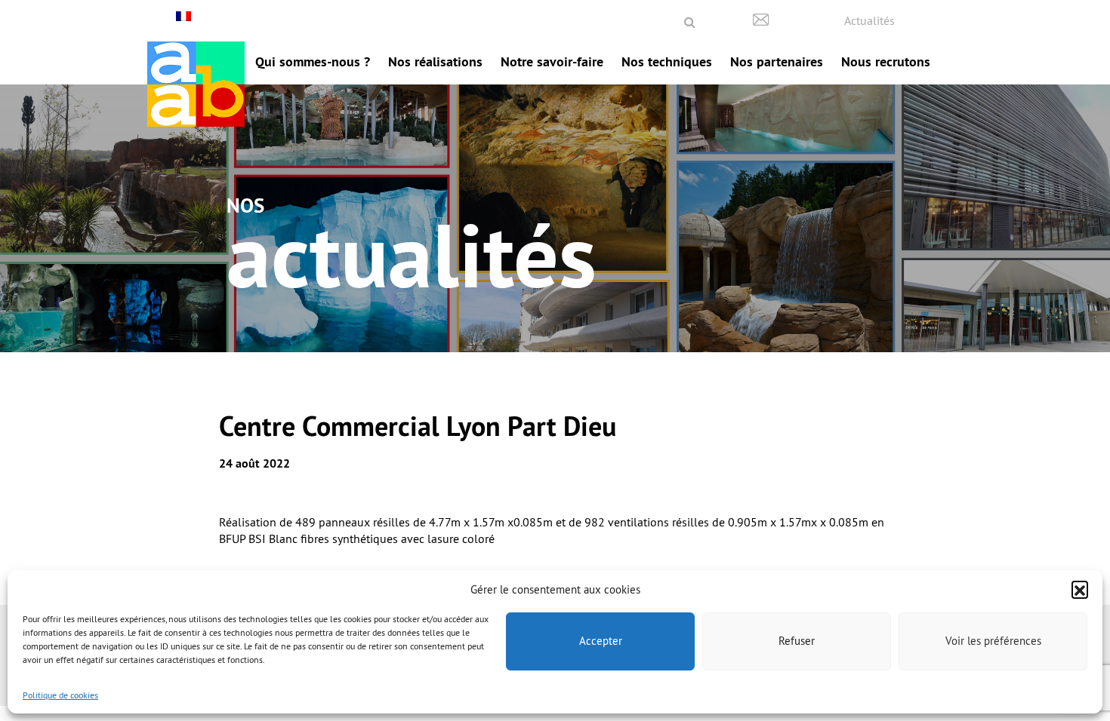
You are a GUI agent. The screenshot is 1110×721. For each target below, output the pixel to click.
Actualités (869, 20)
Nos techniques (666, 61)
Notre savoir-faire (552, 61)
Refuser (797, 641)
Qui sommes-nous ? (312, 61)
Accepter (600, 641)
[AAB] (196, 84)
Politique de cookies (60, 695)
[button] (1079, 589)
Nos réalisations (435, 61)
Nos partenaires (776, 61)
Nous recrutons (885, 61)
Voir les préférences (993, 641)
